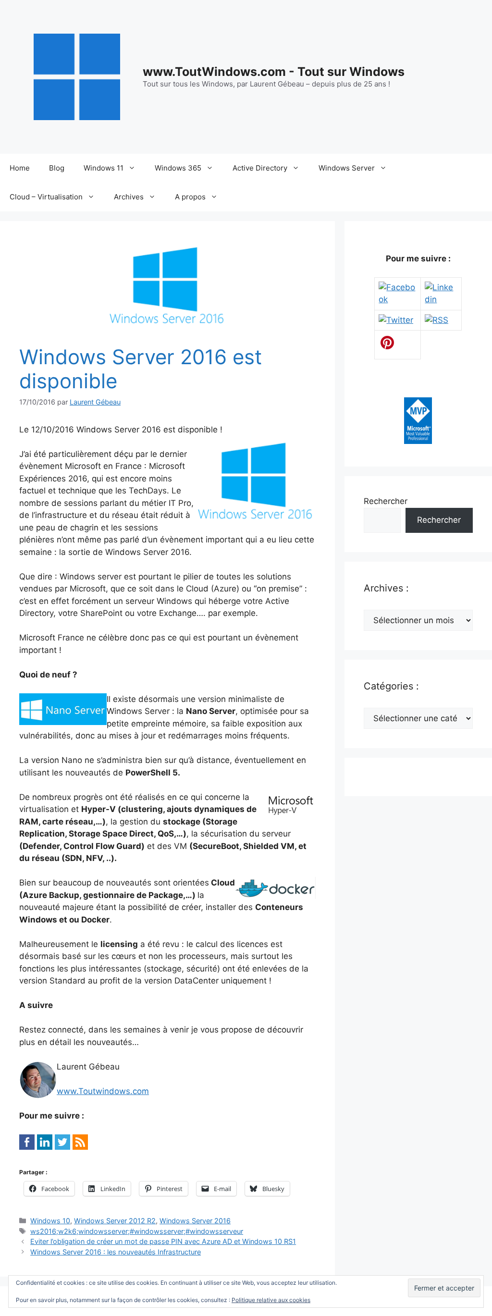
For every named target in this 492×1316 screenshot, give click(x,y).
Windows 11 (103, 167)
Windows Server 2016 (195, 1221)
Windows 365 (178, 167)
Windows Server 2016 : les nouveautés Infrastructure (115, 1252)
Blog (56, 167)
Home (20, 167)
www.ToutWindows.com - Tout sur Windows (274, 71)
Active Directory (260, 167)
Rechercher (385, 501)
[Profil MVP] (418, 441)
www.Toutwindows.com (103, 1091)
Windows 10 (50, 1221)
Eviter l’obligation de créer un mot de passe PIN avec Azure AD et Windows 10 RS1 (163, 1241)
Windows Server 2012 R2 (115, 1221)
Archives (129, 196)
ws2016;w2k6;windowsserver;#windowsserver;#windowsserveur (136, 1231)
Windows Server (347, 167)
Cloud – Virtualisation (46, 196)
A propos (190, 196)
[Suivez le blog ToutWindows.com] (436, 320)
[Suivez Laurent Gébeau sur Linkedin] (441, 299)
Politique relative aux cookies (271, 1300)
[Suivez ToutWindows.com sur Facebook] (398, 299)
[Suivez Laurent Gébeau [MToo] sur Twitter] (396, 320)
